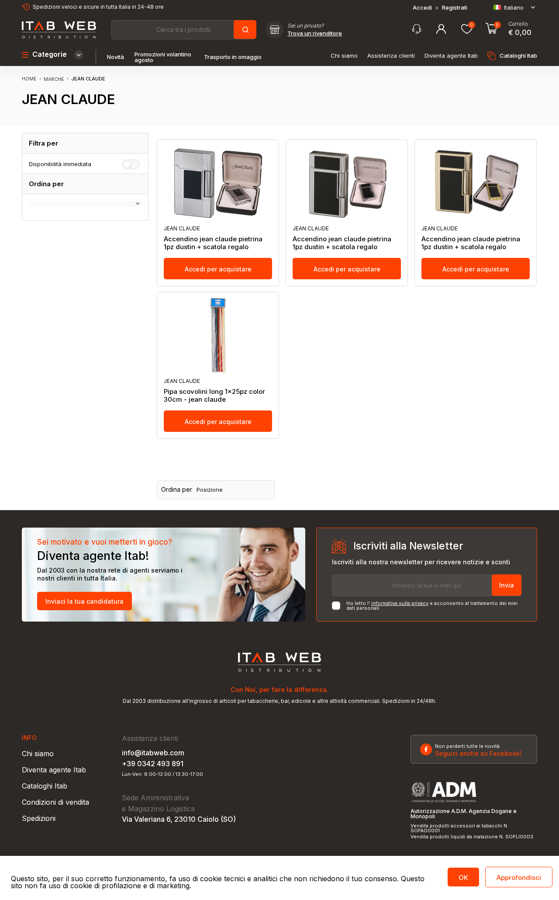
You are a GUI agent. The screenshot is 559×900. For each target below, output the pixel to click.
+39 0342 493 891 (152, 763)
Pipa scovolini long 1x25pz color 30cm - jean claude (214, 395)
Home (29, 79)
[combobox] (183, 29)
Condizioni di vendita (55, 802)
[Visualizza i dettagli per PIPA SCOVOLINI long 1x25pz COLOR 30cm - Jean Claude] (218, 335)
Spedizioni (38, 818)
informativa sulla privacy (399, 603)
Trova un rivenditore (314, 33)
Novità (115, 57)
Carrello (518, 24)
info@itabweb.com (153, 752)
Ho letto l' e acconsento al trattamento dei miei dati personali (432, 606)
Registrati (454, 7)
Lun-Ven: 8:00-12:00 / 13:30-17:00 (162, 774)
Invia (506, 585)
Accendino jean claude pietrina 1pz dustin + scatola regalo (213, 243)
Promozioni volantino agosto (163, 57)
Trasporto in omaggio (233, 57)
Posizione (210, 490)
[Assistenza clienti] (416, 29)
